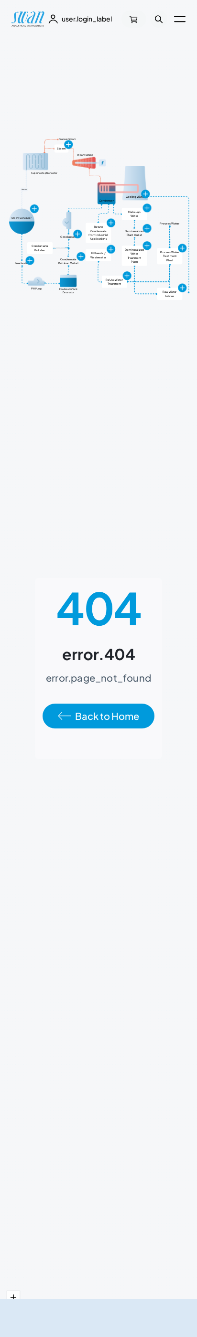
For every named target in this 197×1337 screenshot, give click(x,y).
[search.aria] (158, 19)
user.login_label (87, 18)
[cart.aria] (133, 19)
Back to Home (107, 716)
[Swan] (28, 19)
